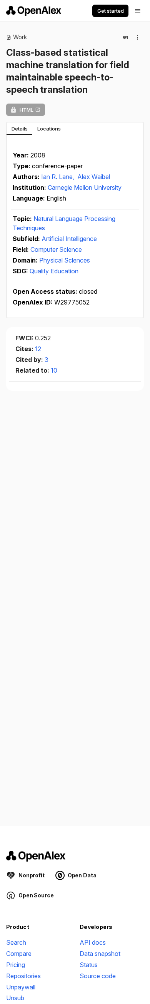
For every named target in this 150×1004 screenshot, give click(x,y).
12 (38, 349)
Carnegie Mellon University (85, 187)
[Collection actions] (138, 37)
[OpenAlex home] (33, 11)
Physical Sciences (64, 260)
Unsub (15, 998)
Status (89, 965)
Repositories (23, 976)
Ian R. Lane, (58, 177)
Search (16, 942)
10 (54, 370)
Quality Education (54, 271)
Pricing (15, 965)
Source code (98, 976)
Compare (19, 953)
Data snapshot (100, 953)
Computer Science (56, 249)
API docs (93, 942)
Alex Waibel (93, 177)
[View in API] (125, 37)
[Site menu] (138, 11)
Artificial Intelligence (69, 239)
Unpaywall (20, 987)
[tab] (19, 128)
